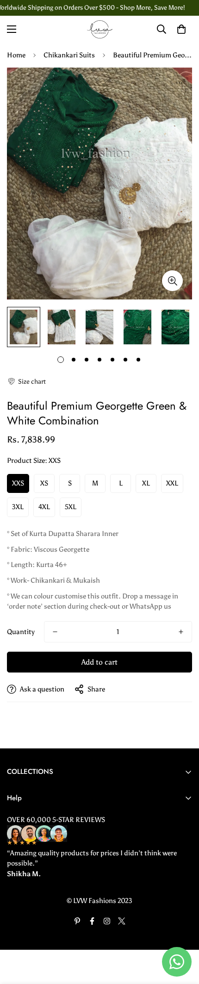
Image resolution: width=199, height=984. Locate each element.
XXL (172, 483)
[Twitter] (121, 921)
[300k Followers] (92, 921)
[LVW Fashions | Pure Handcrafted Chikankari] (99, 29)
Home (16, 55)
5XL (70, 507)
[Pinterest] (77, 921)
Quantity (21, 632)
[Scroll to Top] (182, 935)
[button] (26, 381)
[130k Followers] (107, 921)
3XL (18, 507)
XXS (18, 483)
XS (44, 483)
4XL (44, 507)
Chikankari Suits (69, 55)
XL (146, 483)
